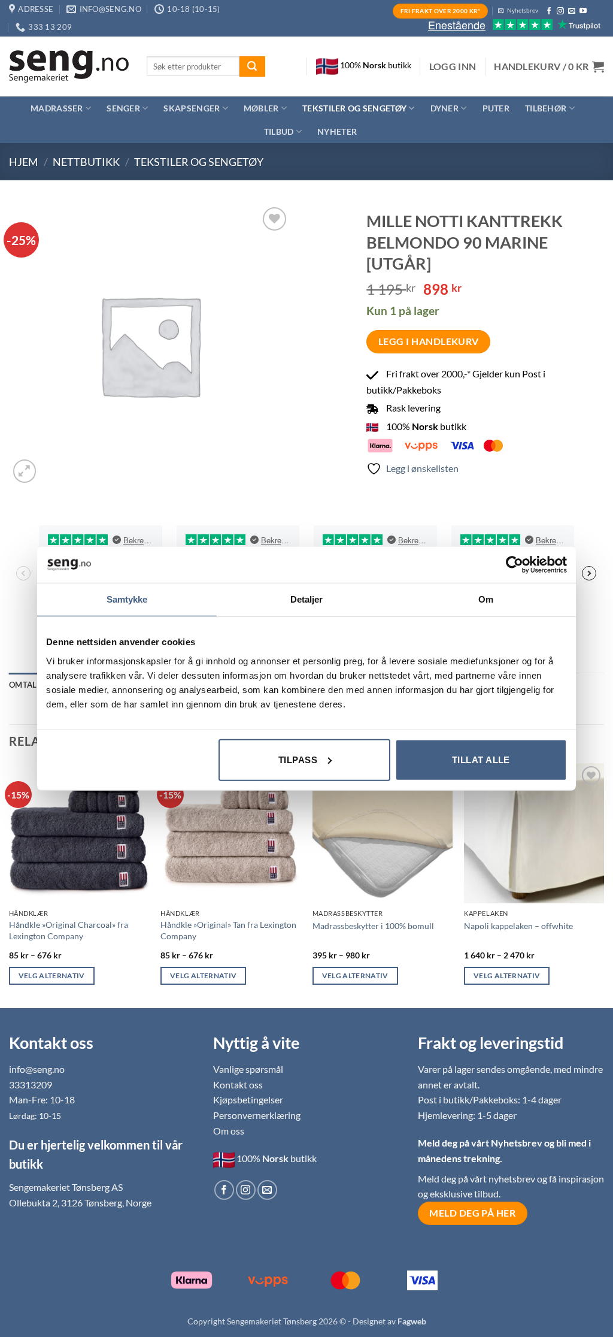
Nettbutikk (86, 161)
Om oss (228, 1130)
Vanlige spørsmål (248, 1069)
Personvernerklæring (257, 1115)
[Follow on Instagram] (560, 11)
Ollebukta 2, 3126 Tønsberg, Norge (80, 1202)
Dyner (444, 108)
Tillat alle (481, 759)
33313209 (30, 1084)
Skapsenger (191, 108)
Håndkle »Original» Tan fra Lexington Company (228, 930)
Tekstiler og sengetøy (354, 108)
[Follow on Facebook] (549, 11)
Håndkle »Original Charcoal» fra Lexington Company (68, 930)
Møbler (261, 108)
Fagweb (411, 1321)
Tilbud (279, 131)
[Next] (603, 884)
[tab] (28, 685)
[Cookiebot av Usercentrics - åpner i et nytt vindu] (514, 565)
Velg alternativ (52, 975)
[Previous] (10, 884)
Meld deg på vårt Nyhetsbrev (481, 1142)
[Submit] (252, 66)
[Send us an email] (571, 11)
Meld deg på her (472, 1213)
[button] (453, 66)
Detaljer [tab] (306, 599)
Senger (123, 108)
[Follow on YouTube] (583, 11)
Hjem (23, 161)
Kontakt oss (238, 1084)
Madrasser (57, 108)
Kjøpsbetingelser (248, 1099)
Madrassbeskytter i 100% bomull (373, 926)
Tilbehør (545, 108)
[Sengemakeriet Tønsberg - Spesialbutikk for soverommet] (69, 66)
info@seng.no (37, 1069)
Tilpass (297, 759)
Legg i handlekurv (428, 341)
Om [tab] (485, 599)
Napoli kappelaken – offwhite (518, 926)
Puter (495, 108)
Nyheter (337, 131)
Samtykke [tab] (127, 599)
